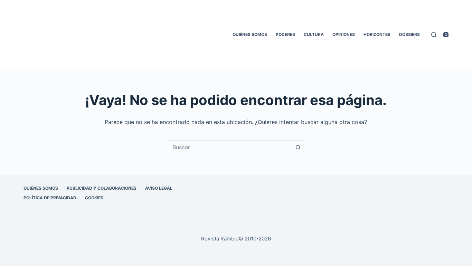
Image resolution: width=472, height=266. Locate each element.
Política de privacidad (49, 197)
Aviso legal (158, 188)
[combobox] (229, 147)
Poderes (285, 34)
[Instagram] (446, 34)
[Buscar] (433, 34)
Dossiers (409, 34)
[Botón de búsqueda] (298, 147)
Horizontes (377, 34)
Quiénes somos (250, 34)
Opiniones (343, 34)
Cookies (94, 197)
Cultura (314, 34)
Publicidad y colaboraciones (101, 188)
